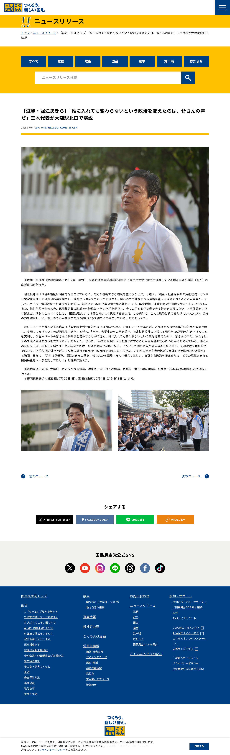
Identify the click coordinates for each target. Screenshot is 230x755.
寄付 (175, 612)
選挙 (142, 61)
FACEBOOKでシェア (96, 519)
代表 (45, 128)
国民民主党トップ (34, 596)
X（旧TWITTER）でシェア (57, 519)
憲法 (26, 672)
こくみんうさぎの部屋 (146, 654)
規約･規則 (92, 662)
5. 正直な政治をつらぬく (38, 633)
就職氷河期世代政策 (36, 650)
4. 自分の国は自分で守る (38, 628)
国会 (115, 61)
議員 (86, 596)
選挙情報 (89, 617)
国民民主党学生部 (185, 648)
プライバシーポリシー (186, 663)
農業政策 (29, 683)
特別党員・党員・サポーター (189, 602)
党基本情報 (91, 646)
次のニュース (191, 476)
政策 (88, 61)
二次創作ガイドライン (186, 658)
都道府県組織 (94, 668)
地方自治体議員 (95, 607)
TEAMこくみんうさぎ (188, 633)
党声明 (169, 61)
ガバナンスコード (96, 657)
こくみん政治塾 (94, 636)
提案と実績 (30, 694)
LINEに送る (138, 519)
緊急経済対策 (32, 661)
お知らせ (196, 61)
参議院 (114, 602)
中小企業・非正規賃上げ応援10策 (44, 655)
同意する (199, 746)
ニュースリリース (143, 606)
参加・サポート (180, 596)
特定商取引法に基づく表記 (188, 669)
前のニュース (39, 476)
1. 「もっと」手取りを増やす (41, 611)
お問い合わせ (139, 596)
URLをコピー (178, 519)
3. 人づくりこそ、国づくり (40, 622)
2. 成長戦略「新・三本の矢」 (41, 617)
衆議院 (103, 602)
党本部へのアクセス (97, 679)
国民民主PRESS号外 (145, 644)
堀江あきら (54, 128)
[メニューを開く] (222, 7)
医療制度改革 (32, 644)
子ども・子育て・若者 (37, 666)
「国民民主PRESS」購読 (187, 607)
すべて (33, 61)
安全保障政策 (32, 677)
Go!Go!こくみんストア (188, 627)
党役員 (90, 673)
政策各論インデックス (37, 639)
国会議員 (91, 602)
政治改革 (29, 688)
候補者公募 (91, 627)
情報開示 (91, 684)
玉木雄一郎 (66, 128)
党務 (61, 61)
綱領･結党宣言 (94, 651)
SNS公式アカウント (184, 618)
